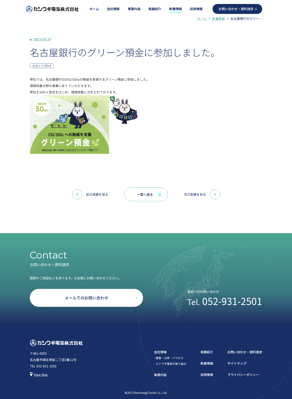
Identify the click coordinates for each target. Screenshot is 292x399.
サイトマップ (236, 363)
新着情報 (175, 8)
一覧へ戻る (145, 194)
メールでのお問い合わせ (86, 298)
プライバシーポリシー (243, 374)
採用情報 (196, 8)
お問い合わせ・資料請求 (236, 8)
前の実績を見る (97, 194)
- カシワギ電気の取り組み (170, 364)
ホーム (94, 8)
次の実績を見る (195, 194)
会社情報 (113, 8)
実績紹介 (154, 8)
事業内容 (134, 8)
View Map (41, 374)
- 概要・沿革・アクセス (168, 358)
